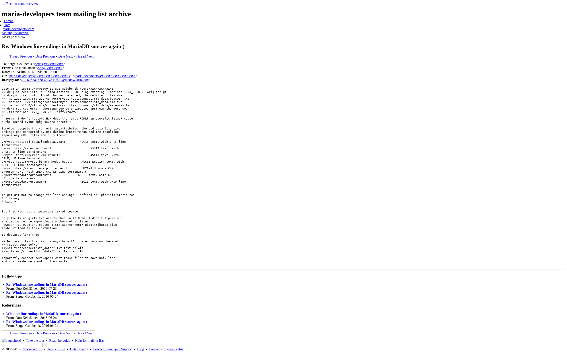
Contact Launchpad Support (112, 349)
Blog (140, 349)
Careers (154, 349)
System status (173, 349)
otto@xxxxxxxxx (50, 68)
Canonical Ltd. (31, 349)
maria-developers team (18, 29)
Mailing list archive (15, 33)
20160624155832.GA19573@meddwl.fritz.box (55, 80)
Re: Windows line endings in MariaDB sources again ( (46, 284)
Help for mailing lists (89, 340)
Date (7, 25)
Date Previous (45, 56)
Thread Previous (20, 56)
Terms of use (56, 349)
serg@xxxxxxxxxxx (49, 64)
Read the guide (59, 340)
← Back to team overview (20, 4)
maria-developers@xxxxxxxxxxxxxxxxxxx (39, 76)
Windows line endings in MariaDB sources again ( (43, 314)
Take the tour (35, 340)
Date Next (65, 56)
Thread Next (84, 56)
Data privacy (79, 349)
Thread (9, 21)
